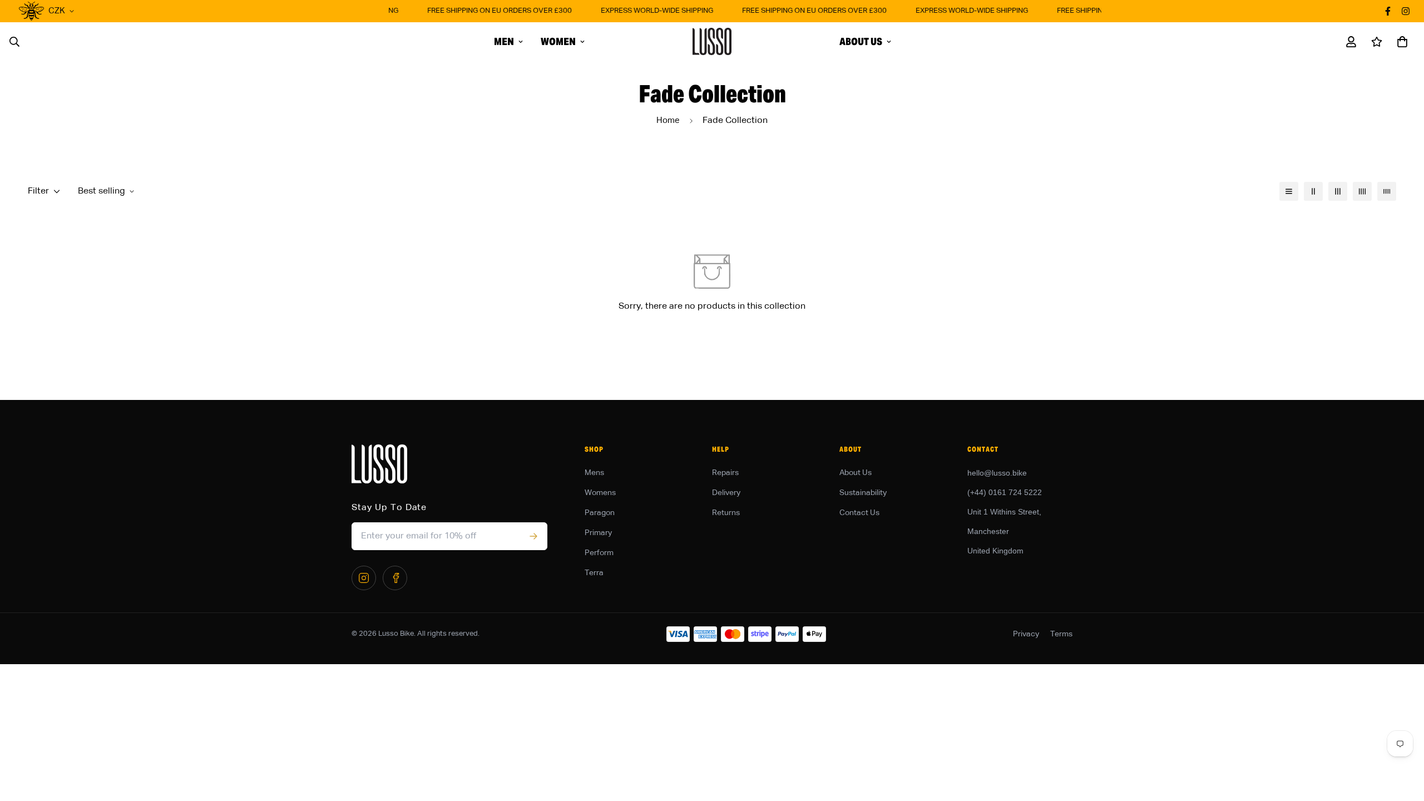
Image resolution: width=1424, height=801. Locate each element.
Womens (600, 493)
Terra (594, 573)
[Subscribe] (533, 536)
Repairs (725, 473)
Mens (594, 473)
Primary (598, 533)
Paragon (600, 513)
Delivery (726, 493)
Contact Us (859, 513)
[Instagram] (364, 578)
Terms (1061, 634)
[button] (1400, 42)
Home (668, 120)
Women (558, 41)
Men (504, 41)
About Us (860, 41)
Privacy (1026, 634)
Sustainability (863, 493)
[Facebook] (395, 578)
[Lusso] (712, 41)
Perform (599, 553)
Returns (726, 513)
